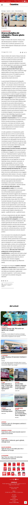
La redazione (8, 1)
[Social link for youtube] (24, 1)
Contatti (3, 1)
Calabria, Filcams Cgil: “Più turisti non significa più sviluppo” (12, 329)
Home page (3, 11)
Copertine (8, 11)
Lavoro (12, 11)
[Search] (16, 1)
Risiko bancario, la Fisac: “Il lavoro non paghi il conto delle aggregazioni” (6, 386)
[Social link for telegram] (26, 1)
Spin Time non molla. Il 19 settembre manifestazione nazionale (11, 457)
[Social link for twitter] (19, 1)
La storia (14, 500)
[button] (20, 52)
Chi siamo (14, 494)
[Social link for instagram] (22, 1)
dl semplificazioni (8, 284)
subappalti (3, 285)
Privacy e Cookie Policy (14, 502)
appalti (9, 285)
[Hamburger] (2, 5)
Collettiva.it (14, 482)
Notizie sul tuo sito (14, 499)
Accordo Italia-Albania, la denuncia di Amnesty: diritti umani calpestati (20, 386)
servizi (2, 286)
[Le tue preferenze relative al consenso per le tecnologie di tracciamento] (25, 502)
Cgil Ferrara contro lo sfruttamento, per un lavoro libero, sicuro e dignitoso (20, 413)
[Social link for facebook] (21, 1)
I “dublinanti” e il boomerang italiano (6, 410)
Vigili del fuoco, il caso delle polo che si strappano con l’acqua (12, 449)
